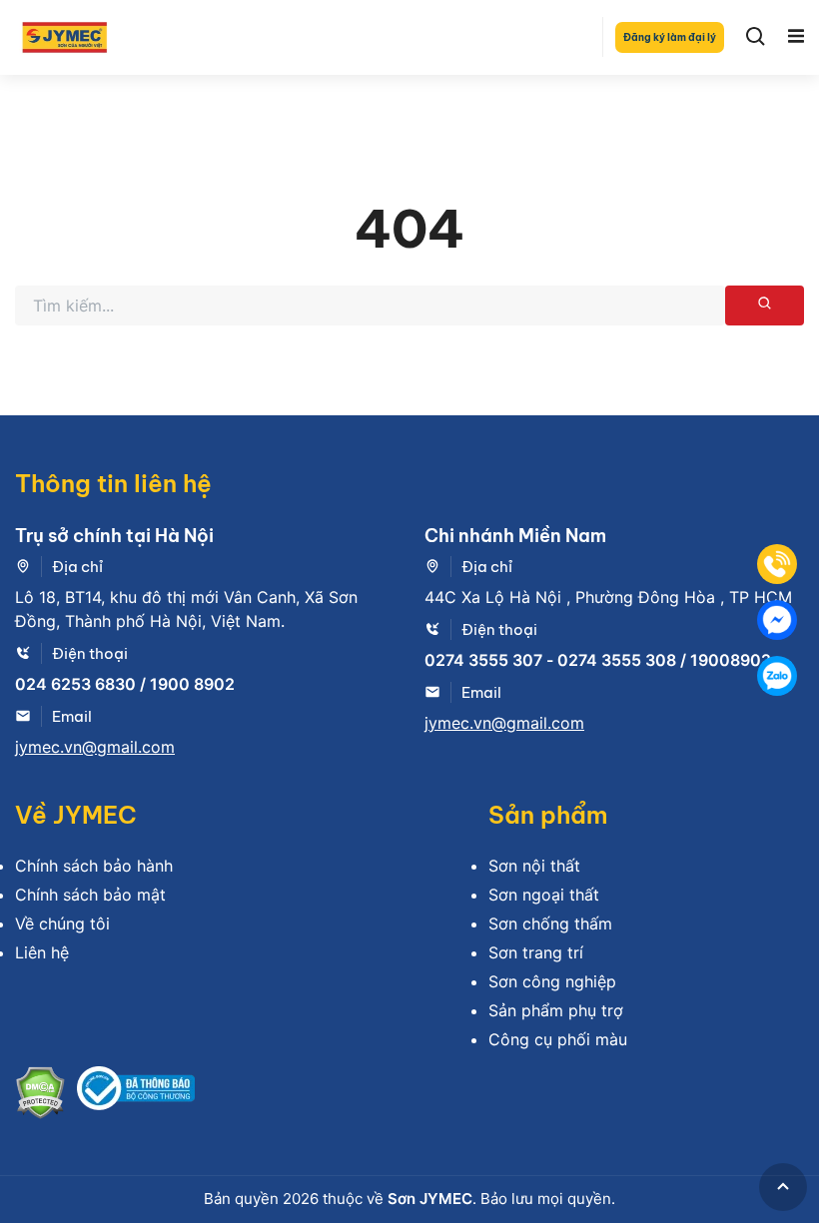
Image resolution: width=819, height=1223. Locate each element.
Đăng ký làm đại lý (669, 37)
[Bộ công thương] (136, 1095)
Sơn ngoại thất (543, 895)
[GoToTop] (783, 1187)
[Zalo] (777, 676)
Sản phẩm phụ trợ (555, 1010)
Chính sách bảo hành (94, 866)
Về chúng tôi (62, 923)
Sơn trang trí (535, 952)
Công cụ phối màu (557, 1039)
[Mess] (777, 620)
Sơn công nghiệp (552, 981)
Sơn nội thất (534, 866)
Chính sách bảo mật (90, 895)
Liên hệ (42, 952)
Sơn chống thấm (550, 923)
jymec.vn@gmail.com (95, 747)
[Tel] (777, 564)
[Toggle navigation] (796, 37)
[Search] (756, 37)
